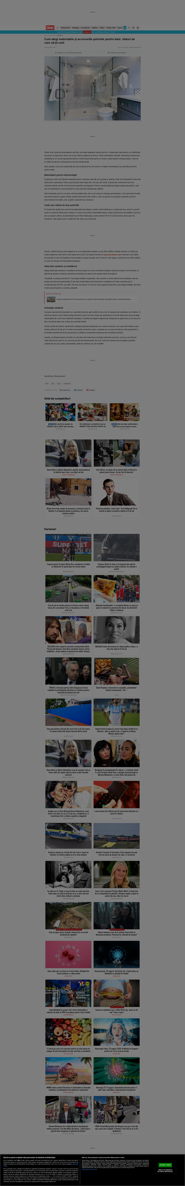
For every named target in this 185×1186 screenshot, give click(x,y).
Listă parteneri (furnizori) (89, 1169)
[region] (92, 1170)
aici (51, 1176)
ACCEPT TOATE (165, 1165)
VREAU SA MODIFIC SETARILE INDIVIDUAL (165, 1170)
